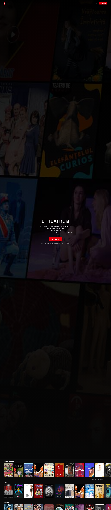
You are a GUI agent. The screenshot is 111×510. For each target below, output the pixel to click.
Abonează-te (55, 239)
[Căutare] (97, 3)
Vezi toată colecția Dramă (100, 499)
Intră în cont (103, 3)
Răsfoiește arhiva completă (99, 479)
